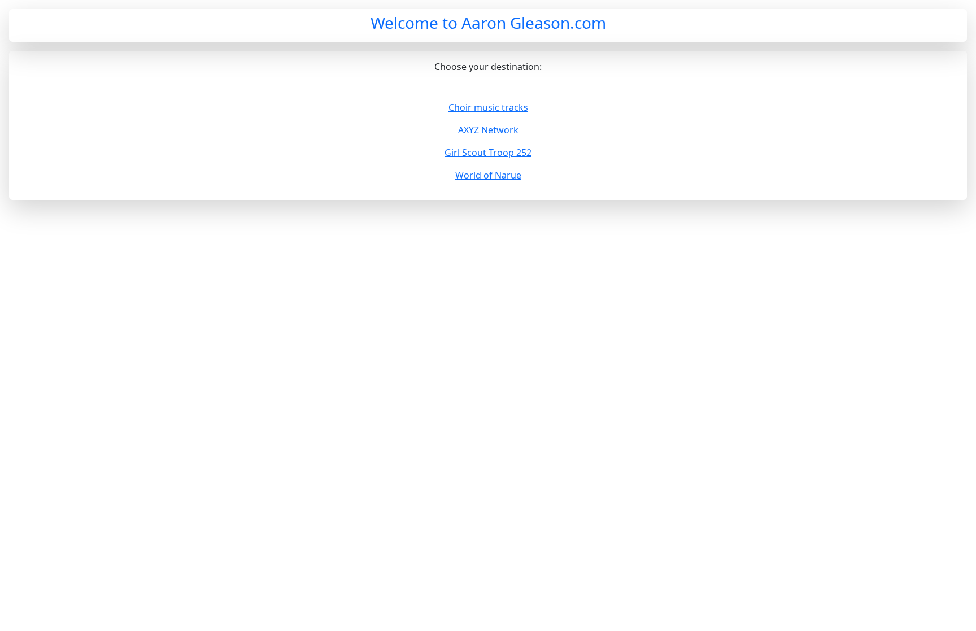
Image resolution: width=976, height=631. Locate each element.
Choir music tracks (488, 107)
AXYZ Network (488, 130)
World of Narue (488, 175)
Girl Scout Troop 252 (488, 152)
